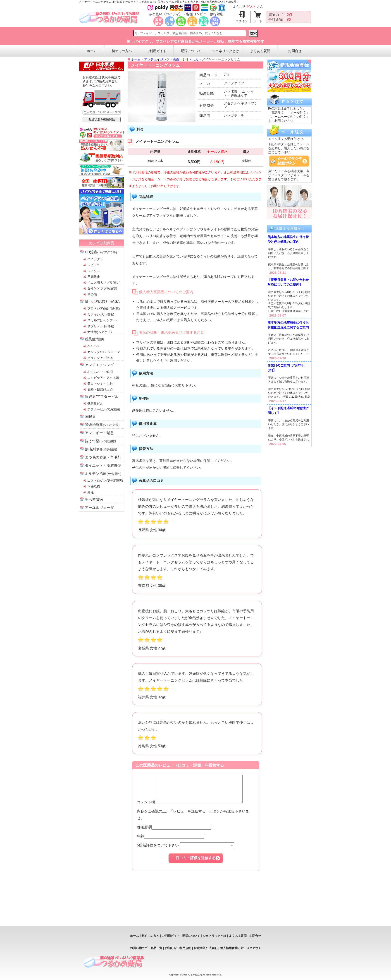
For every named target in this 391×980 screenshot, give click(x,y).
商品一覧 (156, 948)
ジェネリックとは (225, 51)
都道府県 (144, 827)
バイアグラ (95, 259)
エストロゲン (105, 480)
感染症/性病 (94, 339)
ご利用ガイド (156, 51)
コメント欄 (146, 802)
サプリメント (100, 326)
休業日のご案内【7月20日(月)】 (286, 367)
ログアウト (253, 948)
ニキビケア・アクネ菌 (103, 378)
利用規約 (185, 948)
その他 (92, 294)
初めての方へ (122, 51)
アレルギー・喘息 (99, 433)
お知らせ (171, 948)
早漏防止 (93, 277)
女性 (102, 288)
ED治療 (101, 252)
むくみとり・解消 (100, 372)
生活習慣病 (94, 499)
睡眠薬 (90, 416)
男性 (90, 492)
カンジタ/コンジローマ (103, 352)
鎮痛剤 (101, 449)
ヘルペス (93, 346)
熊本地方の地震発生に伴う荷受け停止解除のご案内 (288, 239)
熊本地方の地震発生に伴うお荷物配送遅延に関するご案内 (288, 325)
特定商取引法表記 (205, 948)
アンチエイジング (99, 365)
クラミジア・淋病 (100, 358)
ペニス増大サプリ (103, 282)
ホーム (92, 51)
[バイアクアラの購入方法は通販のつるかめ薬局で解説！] (101, 233)
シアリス (93, 271)
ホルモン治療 (103, 474)
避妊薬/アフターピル (101, 397)
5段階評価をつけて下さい (158, 845)
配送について (191, 51)
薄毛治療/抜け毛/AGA (102, 301)
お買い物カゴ (139, 948)
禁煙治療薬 (102, 425)
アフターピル (103, 409)
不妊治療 (93, 486)
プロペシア (103, 308)
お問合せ (295, 51)
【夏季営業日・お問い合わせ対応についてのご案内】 (288, 282)
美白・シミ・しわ (100, 383)
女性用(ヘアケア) (99, 332)
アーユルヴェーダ (99, 507)
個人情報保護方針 (232, 948)
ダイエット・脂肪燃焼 (103, 465)
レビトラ (93, 265)
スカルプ (102, 320)
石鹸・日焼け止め (100, 389)
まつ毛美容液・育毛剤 (103, 457)
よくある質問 (260, 51)
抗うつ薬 (100, 441)
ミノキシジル (100, 314)
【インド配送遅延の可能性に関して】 (288, 410)
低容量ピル (95, 403)
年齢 (140, 836)
